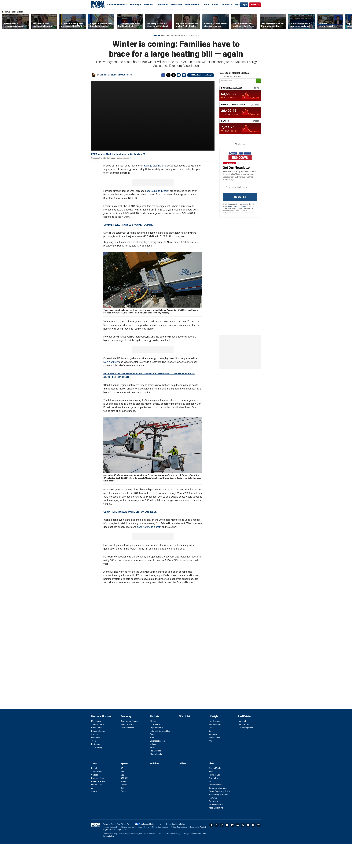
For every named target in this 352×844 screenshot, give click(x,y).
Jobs (211, 771)
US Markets (155, 724)
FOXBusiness (125, 75)
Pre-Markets (155, 751)
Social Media (96, 771)
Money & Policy (127, 724)
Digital (94, 768)
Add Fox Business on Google (201, 75)
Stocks (153, 721)
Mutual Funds (156, 754)
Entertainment (215, 721)
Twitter (168, 75)
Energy (156, 35)
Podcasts (227, 4)
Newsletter (248, 825)
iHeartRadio (258, 825)
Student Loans (97, 724)
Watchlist (163, 4)
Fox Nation (213, 801)
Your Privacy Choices (147, 824)
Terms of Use (246, 206)
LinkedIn (237, 825)
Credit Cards (96, 728)
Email (184, 75)
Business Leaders (157, 741)
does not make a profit (149, 526)
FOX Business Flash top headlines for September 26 (118, 154)
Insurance (95, 737)
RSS (243, 825)
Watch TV (255, 5)
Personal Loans (98, 731)
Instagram (222, 825)
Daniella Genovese (109, 75)
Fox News (213, 798)
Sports (124, 763)
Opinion (154, 763)
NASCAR (124, 778)
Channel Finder (215, 768)
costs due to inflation (157, 190)
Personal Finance (116, 4)
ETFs (152, 737)
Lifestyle (176, 4)
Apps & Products (216, 808)
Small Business (127, 728)
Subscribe (240, 196)
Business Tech (97, 778)
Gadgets (95, 775)
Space (94, 791)
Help (160, 824)
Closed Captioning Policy (219, 791)
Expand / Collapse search (237, 5)
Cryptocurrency (156, 728)
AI (92, 788)
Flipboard (232, 825)
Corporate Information (218, 788)
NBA (122, 771)
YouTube (227, 825)
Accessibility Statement (219, 795)
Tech (204, 4)
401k (93, 741)
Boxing (124, 781)
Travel (211, 728)
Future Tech (96, 785)
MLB (122, 775)
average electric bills (155, 165)
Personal (242, 721)
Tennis (123, 791)
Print (179, 75)
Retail (152, 747)
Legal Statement (123, 830)
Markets (148, 4)
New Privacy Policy (124, 824)
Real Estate (191, 4)
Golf (122, 788)
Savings (94, 734)
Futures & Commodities (160, 731)
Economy (134, 4)
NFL (122, 768)
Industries (154, 744)
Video (215, 4)
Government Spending (130, 721)
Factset (173, 827)
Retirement (96, 744)
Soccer (124, 785)
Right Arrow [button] (347, 21)
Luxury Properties (245, 728)
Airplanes (213, 734)
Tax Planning (96, 747)
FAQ (210, 781)
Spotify (253, 825)
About (212, 763)
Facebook (163, 75)
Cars (211, 731)
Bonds (153, 734)
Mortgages (96, 721)
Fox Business (98, 4)
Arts (210, 741)
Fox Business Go (216, 804)
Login (244, 5)
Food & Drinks (214, 737)
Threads (173, 75)
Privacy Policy (232, 206)
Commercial (243, 724)
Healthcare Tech (98, 781)
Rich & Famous (215, 724)
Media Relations (215, 785)
